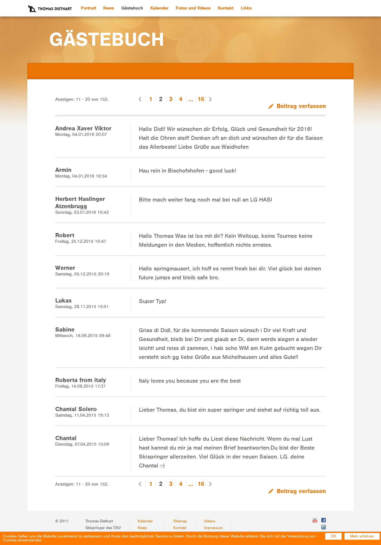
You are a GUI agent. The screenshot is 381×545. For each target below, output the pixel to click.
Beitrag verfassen (300, 106)
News (108, 8)
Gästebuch (132, 8)
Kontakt (225, 8)
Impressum (213, 528)
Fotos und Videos (193, 8)
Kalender (159, 8)
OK (333, 536)
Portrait (88, 8)
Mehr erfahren (362, 536)
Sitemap (180, 521)
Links (246, 8)
